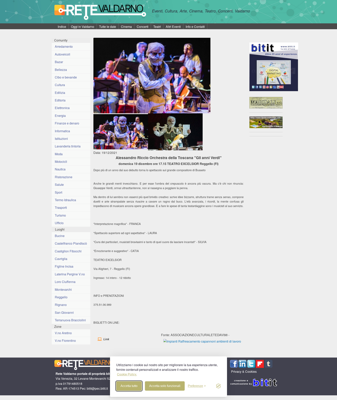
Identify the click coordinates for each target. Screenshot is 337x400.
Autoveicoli (62, 54)
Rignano (61, 304)
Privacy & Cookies (244, 371)
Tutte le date (107, 26)
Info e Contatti (195, 26)
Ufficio (59, 223)
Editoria (60, 100)
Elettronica (62, 108)
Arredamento (64, 46)
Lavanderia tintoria (68, 146)
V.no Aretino (63, 333)
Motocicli (61, 161)
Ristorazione (63, 177)
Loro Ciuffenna (65, 281)
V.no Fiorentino (65, 340)
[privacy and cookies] (218, 386)
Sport (58, 192)
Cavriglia (61, 258)
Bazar (59, 62)
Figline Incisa (64, 266)
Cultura (60, 85)
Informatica (62, 131)
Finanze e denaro (67, 123)
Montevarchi (63, 289)
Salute (59, 184)
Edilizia (60, 92)
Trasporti (61, 207)
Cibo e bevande (66, 77)
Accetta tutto (129, 386)
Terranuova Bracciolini (70, 320)
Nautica (60, 169)
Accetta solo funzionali (164, 386)
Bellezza (61, 69)
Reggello (61, 297)
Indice (62, 26)
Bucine (60, 235)
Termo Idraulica (65, 200)
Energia (60, 115)
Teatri (157, 26)
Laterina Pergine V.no (70, 274)
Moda (59, 154)
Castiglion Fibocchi (68, 251)
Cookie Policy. (127, 374)
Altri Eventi (173, 26)
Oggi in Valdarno (82, 26)
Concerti (142, 26)
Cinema (126, 26)
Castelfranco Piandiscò (71, 243)
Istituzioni (61, 138)
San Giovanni (64, 312)
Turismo (60, 215)
